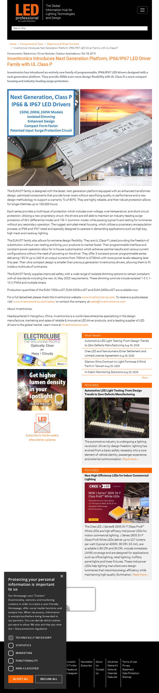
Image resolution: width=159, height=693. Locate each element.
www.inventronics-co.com (98, 297)
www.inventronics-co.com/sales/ (34, 301)
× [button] (61, 576)
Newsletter (87, 661)
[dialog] (35, 630)
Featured (112, 677)
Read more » (130, 459)
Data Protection (130, 673)
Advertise (112, 661)
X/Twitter (71, 665)
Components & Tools (31, 44)
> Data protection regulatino (30, 628)
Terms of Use (129, 661)
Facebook (71, 669)
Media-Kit (112, 665)
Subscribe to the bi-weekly (42, 435)
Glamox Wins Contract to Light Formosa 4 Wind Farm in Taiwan (115, 364)
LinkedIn (71, 661)
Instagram (72, 673)
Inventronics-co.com (75, 324)
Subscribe (86, 665)
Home (13, 44)
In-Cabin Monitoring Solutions (111, 372)
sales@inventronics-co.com (108, 301)
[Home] (27, 10)
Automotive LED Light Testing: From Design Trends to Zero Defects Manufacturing (117, 343)
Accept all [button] (21, 679)
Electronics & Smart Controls (63, 44)
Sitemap (126, 677)
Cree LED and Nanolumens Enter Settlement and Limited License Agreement (115, 353)
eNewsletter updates (42, 439)
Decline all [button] (48, 679)
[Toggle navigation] (142, 10)
